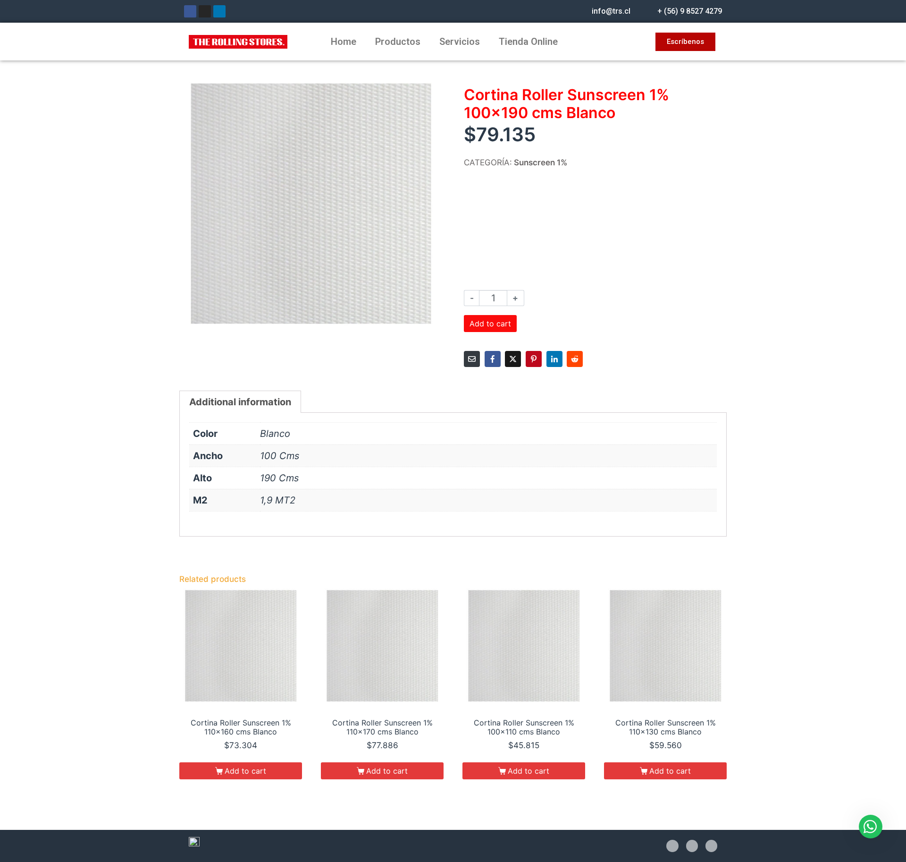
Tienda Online (528, 41)
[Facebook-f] (672, 846)
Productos (397, 41)
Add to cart (490, 323)
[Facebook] (190, 11)
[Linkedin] (219, 11)
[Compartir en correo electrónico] (472, 359)
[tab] (240, 402)
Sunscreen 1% (540, 162)
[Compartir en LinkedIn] (554, 359)
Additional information (240, 402)
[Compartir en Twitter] (513, 359)
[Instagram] (205, 11)
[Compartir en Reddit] (575, 359)
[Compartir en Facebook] (493, 359)
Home (343, 41)
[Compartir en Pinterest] (534, 359)
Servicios (459, 41)
